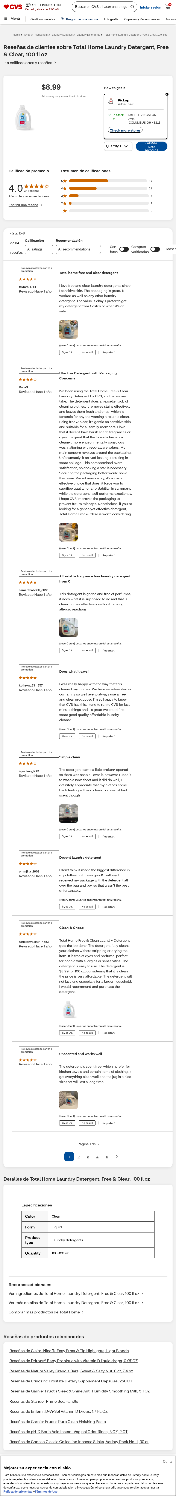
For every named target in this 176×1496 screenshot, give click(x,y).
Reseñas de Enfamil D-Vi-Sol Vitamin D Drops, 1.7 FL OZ (58, 1411)
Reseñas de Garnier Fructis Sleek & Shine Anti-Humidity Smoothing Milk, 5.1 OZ (79, 1391)
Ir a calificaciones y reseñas (27, 62)
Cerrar (168, 1461)
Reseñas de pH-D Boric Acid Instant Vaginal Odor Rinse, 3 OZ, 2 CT (68, 1431)
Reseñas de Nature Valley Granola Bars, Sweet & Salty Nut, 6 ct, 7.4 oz (71, 1370)
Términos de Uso (46, 1491)
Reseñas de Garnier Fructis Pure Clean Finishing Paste (57, 1421)
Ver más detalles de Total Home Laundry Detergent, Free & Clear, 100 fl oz (74, 1302)
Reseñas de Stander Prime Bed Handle (43, 1401)
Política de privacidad (17, 1491)
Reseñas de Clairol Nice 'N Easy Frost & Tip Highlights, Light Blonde (69, 1350)
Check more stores (125, 130)
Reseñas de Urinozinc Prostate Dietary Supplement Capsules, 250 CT (70, 1380)
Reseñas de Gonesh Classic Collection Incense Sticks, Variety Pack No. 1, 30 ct (79, 1441)
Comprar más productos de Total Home (44, 1311)
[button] (124, 249)
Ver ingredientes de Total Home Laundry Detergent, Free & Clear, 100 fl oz (74, 1293)
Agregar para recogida (151, 146)
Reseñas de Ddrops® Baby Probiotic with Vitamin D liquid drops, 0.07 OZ (73, 1360)
